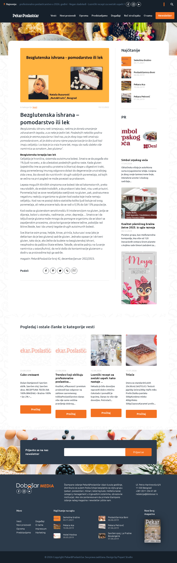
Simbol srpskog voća (134, 160)
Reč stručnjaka (132, 15)
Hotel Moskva (70, 534)
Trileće (130, 374)
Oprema (83, 15)
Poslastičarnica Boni (144, 72)
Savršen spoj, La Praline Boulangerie (120, 534)
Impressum (40, 528)
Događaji (116, 15)
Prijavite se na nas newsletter (36, 451)
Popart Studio (125, 557)
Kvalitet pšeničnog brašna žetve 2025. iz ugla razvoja (138, 225)
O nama (148, 15)
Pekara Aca (139, 84)
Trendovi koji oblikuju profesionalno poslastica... (69, 378)
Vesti (53, 15)
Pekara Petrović (142, 96)
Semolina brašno (142, 60)
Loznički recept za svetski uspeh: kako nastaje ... (103, 378)
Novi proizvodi (68, 15)
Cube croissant (29, 374)
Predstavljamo (100, 15)
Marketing (40, 532)
